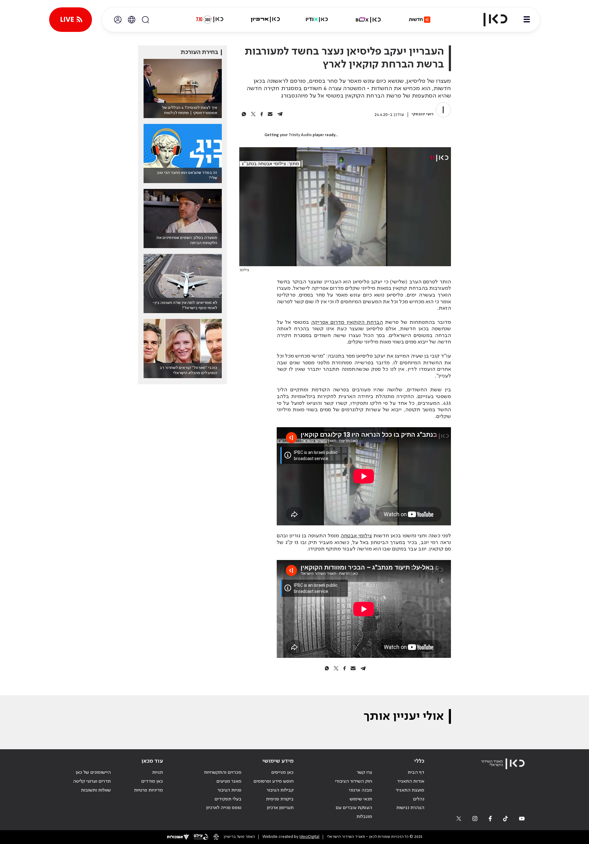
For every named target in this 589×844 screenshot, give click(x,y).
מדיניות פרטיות (148, 790)
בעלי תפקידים (227, 799)
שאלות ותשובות (96, 790)
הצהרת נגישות (410, 807)
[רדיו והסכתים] (317, 19)
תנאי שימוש (361, 799)
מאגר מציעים (228, 781)
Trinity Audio (300, 135)
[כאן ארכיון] (265, 19)
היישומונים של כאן (93, 772)
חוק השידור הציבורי (353, 781)
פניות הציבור (229, 790)
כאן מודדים (152, 781)
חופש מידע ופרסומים (273, 781)
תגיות (157, 772)
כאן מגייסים (282, 772)
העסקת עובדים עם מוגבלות (354, 812)
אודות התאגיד (410, 781)
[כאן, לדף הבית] (490, 20)
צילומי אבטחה (356, 536)
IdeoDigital (309, 837)
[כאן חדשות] (419, 19)
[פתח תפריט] (526, 19)
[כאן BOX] (368, 19)
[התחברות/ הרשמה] (118, 19)
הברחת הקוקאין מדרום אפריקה (347, 322)
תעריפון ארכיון (280, 807)
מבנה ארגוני (360, 790)
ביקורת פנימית (280, 799)
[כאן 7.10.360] (209, 19)
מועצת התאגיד (409, 790)
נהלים (418, 799)
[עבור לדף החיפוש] (145, 19)
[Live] (70, 19)
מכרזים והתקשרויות (222, 772)
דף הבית (416, 772)
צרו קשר (364, 772)
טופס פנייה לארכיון (223, 807)
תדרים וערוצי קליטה (92, 781)
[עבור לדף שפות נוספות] (131, 19)
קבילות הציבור (280, 790)
